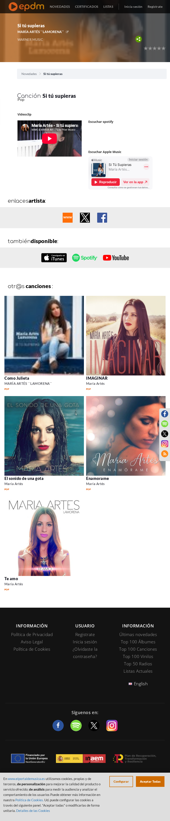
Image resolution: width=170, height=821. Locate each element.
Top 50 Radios (138, 664)
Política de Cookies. (29, 800)
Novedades (29, 74)
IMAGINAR (97, 378)
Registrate (85, 634)
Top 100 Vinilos (138, 656)
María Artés (95, 383)
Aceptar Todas (150, 781)
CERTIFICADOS (86, 6)
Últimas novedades (138, 634)
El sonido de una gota (24, 478)
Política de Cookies (32, 649)
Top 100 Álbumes (138, 642)
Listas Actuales (138, 671)
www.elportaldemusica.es (26, 779)
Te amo (11, 578)
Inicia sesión (133, 6)
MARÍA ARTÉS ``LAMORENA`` (40, 32)
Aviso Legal (32, 642)
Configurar (121, 781)
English (141, 684)
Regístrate (155, 6)
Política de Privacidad (32, 634)
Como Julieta (16, 378)
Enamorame (97, 478)
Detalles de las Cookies (33, 811)
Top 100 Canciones (138, 649)
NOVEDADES (60, 6)
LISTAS (108, 6)
